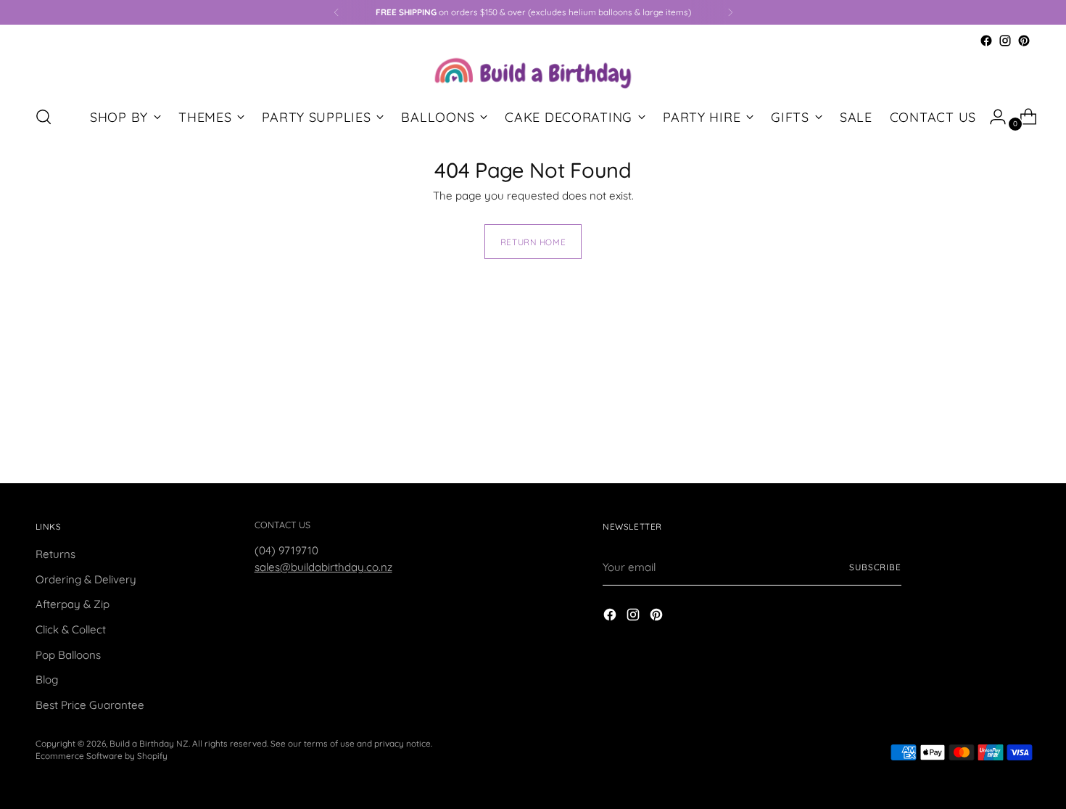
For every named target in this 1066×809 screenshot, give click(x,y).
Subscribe (875, 567)
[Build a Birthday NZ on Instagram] (1005, 40)
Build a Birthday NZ (149, 743)
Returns (55, 554)
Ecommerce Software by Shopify (102, 755)
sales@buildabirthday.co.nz (323, 567)
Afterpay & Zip (73, 604)
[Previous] (336, 12)
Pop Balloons (68, 655)
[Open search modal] (43, 116)
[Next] (730, 12)
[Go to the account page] (992, 116)
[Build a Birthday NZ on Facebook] (986, 40)
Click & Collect (71, 629)
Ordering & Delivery (86, 579)
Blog (47, 679)
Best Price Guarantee (90, 705)
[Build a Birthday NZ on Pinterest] (1023, 40)
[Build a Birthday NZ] (533, 71)
